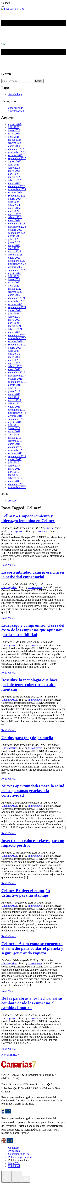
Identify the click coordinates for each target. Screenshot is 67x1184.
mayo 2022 (14, 282)
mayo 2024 (14, 208)
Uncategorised (16, 110)
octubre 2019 (15, 378)
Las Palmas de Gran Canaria (32, 27)
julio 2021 (13, 313)
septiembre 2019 (17, 381)
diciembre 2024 (16, 186)
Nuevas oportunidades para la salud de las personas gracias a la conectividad (32, 790)
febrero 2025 (15, 180)
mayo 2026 (14, 133)
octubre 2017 (15, 453)
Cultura (29, 40)
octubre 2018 (15, 415)
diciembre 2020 (16, 335)
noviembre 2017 (17, 450)
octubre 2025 (15, 155)
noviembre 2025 (17, 152)
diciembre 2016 (16, 484)
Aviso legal (14, 1150)
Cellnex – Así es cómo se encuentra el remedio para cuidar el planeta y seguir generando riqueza (32, 948)
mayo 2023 (14, 245)
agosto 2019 (14, 384)
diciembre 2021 (16, 298)
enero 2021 (14, 332)
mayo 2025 (14, 170)
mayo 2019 (14, 394)
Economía (33, 33)
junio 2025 (14, 167)
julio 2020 (13, 350)
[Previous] (6, 1177)
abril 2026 (13, 136)
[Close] (26, 1179)
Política (7, 33)
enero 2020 (14, 369)
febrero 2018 (15, 440)
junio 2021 (14, 316)
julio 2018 (13, 425)
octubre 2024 (15, 192)
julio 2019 (13, 388)
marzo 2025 (14, 176)
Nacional (58, 33)
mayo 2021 (14, 319)
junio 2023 (14, 242)
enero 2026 (14, 145)
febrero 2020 (15, 366)
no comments (42, 531)
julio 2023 (13, 239)
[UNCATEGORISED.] (14, 9)
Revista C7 (8, 40)
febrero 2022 (15, 291)
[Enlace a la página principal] (4, 44)
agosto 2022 (14, 273)
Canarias (7, 27)
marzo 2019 (14, 400)
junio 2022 (14, 279)
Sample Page (15, 94)
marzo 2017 (14, 474)
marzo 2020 (14, 363)
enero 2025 (14, 183)
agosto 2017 (14, 459)
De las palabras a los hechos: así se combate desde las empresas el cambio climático (31, 1003)
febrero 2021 (15, 329)
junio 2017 (14, 465)
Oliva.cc (48, 527)
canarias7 (14, 22)
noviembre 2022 (17, 263)
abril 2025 (13, 173)
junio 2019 (14, 391)
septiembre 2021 (17, 307)
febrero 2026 (15, 142)
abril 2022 (13, 285)
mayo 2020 (14, 356)
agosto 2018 (14, 422)
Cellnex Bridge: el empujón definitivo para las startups (25, 892)
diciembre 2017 (16, 446)
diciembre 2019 (16, 372)
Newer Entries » (10, 1054)
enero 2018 (14, 443)
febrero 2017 (15, 477)
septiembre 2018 (17, 419)
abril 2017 (13, 471)
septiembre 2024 (17, 195)
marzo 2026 (14, 139)
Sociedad (19, 33)
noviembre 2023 (17, 226)
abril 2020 (13, 360)
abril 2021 (13, 322)
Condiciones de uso (19, 1153)
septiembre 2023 (17, 232)
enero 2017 (14, 481)
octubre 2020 (15, 341)
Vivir (19, 40)
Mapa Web (14, 1163)
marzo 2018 (14, 437)
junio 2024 (14, 204)
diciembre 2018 (16, 409)
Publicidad (14, 1166)
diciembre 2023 (16, 223)
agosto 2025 (14, 161)
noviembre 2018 (17, 412)
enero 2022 (14, 294)
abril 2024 (13, 211)
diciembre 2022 (16, 260)
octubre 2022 (15, 266)
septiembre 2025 (17, 158)
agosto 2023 (14, 235)
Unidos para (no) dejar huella (27, 737)
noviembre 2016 (17, 487)
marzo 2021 (14, 325)
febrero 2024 (15, 217)
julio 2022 (13, 276)
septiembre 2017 (17, 456)
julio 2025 (13, 164)
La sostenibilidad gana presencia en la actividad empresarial (32, 574)
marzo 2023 (14, 251)
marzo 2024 (14, 214)
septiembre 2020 (17, 344)
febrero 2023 (15, 254)
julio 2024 (13, 201)
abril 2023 (13, 248)
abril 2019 (13, 397)
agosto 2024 (14, 198)
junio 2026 (14, 130)
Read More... (8, 564)
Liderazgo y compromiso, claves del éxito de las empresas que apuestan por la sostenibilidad (32, 630)
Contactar (13, 1147)
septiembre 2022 (17, 270)
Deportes (56, 27)
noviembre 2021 (17, 301)
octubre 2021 (15, 304)
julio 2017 (13, 462)
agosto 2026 (14, 124)
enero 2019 (14, 406)
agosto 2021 (14, 310)
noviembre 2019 (17, 375)
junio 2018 (14, 428)
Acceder (12, 500)
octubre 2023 (15, 229)
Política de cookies (18, 1160)
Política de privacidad (20, 1157)
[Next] (17, 1177)
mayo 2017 (14, 468)
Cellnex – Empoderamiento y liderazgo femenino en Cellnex (28, 518)
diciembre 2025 (16, 149)
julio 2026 (13, 127)
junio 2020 (14, 353)
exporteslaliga (15, 107)
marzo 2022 (14, 288)
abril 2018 (13, 434)
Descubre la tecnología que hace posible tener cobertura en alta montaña (29, 684)
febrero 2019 (15, 403)
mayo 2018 (14, 431)
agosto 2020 (14, 347)
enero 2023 (14, 257)
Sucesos (46, 33)
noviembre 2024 (17, 189)
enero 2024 (14, 220)
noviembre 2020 (17, 338)
